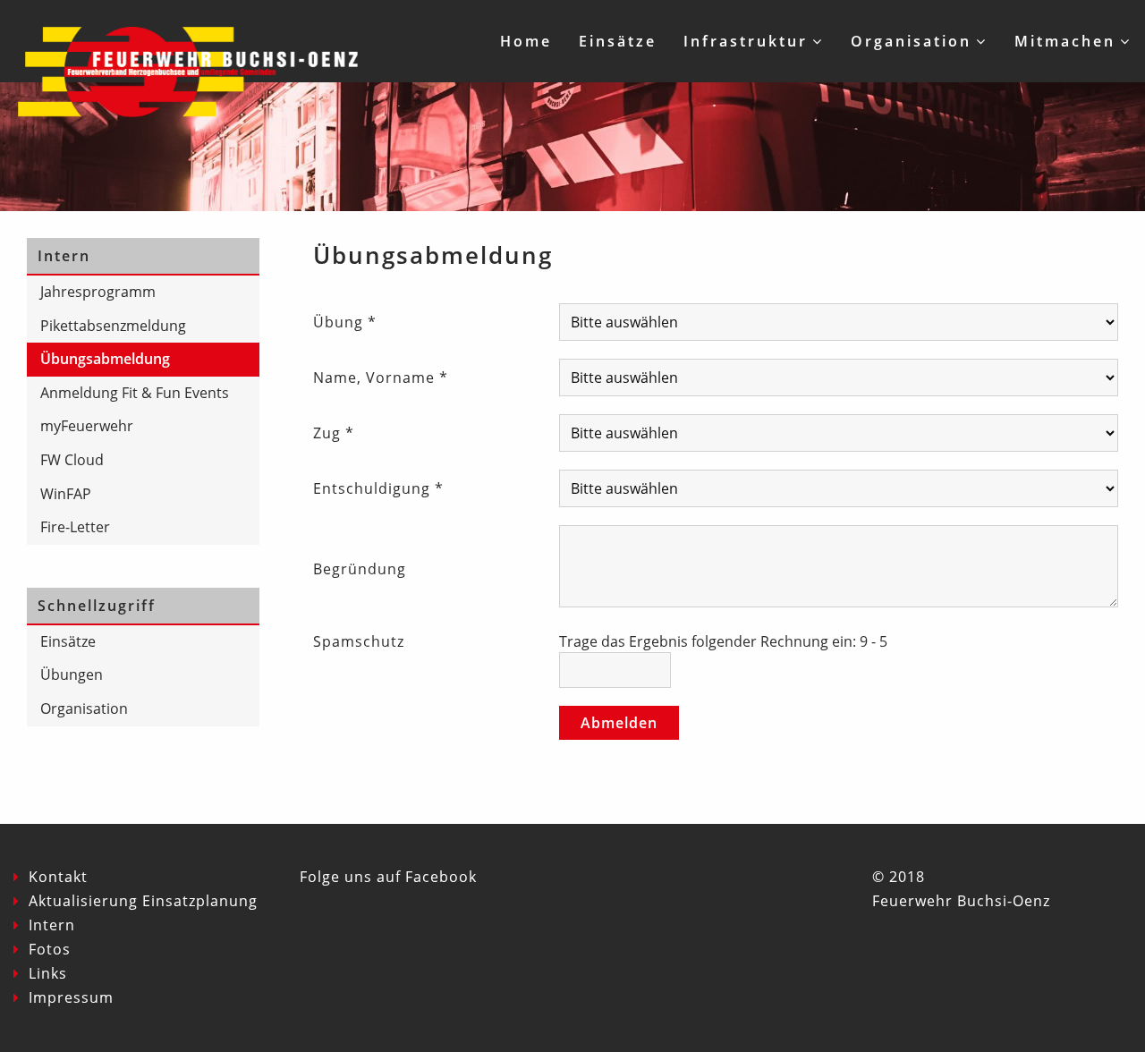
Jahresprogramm (98, 291)
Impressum (71, 997)
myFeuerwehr (86, 426)
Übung (345, 322)
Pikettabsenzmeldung (113, 325)
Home (526, 41)
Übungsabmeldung (105, 359)
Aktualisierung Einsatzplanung (143, 901)
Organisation (911, 41)
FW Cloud (72, 460)
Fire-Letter (75, 527)
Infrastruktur (745, 41)
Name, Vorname (380, 377)
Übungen (71, 674)
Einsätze (618, 41)
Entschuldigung (378, 488)
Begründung (359, 569)
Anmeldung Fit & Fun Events (134, 393)
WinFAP (65, 494)
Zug (333, 433)
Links (48, 973)
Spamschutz (358, 641)
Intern (52, 925)
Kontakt (58, 877)
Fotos (50, 949)
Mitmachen (1064, 41)
